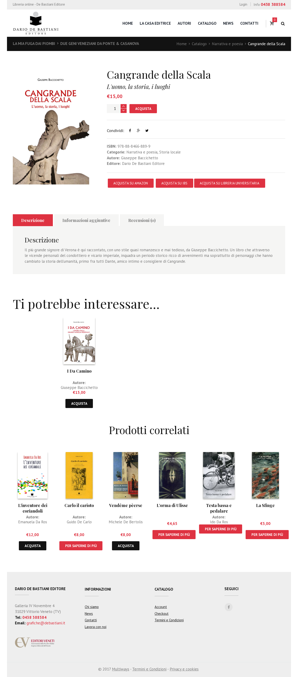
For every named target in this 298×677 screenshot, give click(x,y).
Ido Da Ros (219, 521)
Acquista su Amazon (130, 183)
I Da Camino (79, 371)
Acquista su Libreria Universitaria (229, 183)
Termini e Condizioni (169, 620)
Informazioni (98, 589)
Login (243, 4)
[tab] (33, 220)
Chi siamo (92, 607)
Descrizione (32, 220)
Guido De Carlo (79, 521)
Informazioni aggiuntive (86, 220)
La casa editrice (155, 23)
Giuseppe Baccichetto (139, 157)
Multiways (120, 669)
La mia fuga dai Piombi (34, 43)
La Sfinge (265, 505)
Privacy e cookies (184, 669)
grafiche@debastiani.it (46, 623)
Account (161, 607)
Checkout (162, 613)
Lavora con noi (95, 627)
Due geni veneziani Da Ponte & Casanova (99, 43)
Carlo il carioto (79, 505)
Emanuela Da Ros (32, 521)
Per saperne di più (81, 546)
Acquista (143, 108)
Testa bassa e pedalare (219, 508)
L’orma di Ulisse (172, 505)
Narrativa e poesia (227, 43)
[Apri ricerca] (283, 23)
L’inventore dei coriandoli (32, 508)
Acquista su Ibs (174, 183)
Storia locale (170, 152)
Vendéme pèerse (125, 505)
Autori (184, 23)
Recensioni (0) (142, 220)
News (228, 23)
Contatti (249, 23)
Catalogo (207, 23)
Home (127, 23)
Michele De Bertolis (126, 521)
